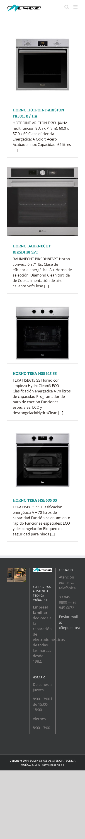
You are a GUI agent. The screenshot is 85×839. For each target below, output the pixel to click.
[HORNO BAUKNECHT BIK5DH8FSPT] (42, 201)
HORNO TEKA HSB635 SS (35, 500)
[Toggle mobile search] (66, 7)
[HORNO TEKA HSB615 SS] (42, 333)
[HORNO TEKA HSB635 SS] (42, 460)
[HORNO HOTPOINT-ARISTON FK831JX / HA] (42, 64)
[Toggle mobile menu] (75, 7)
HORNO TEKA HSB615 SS (35, 373)
